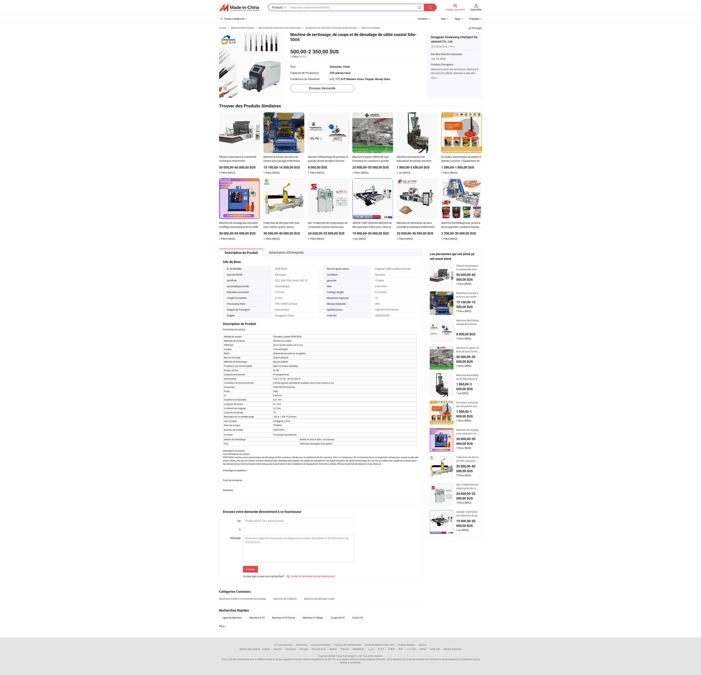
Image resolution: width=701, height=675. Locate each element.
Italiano (333, 648)
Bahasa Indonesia (452, 648)
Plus (433, 78)
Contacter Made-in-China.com (379, 644)
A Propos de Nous (283, 644)
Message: (235, 538)
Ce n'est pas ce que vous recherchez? (263, 576)
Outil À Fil (357, 617)
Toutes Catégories (234, 18)
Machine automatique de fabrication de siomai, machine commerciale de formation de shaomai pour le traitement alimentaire (467, 377)
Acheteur (423, 18)
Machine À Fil (257, 617)
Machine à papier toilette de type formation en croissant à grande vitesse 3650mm (467, 349)
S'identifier (476, 9)
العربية (371, 648)
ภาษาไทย (411, 648)
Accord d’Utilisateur (320, 644)
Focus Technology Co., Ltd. (349, 655)
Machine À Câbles (313, 617)
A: (240, 529)
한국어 (381, 648)
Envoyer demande (322, 88)
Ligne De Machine (232, 617)
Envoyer (250, 569)
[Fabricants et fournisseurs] (239, 7)
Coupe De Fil (337, 617)
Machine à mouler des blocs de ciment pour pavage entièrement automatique (467, 295)
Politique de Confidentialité (347, 644)
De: (238, 521)
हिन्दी (401, 648)
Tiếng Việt (435, 648)
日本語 (391, 648)
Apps (457, 18)
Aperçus (423, 644)
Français (304, 648)
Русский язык (319, 648)
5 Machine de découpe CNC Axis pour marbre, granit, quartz (467, 459)
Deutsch (345, 648)
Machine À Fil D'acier (283, 617)
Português (291, 648)
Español (278, 648)
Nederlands (358, 648)
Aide (443, 18)
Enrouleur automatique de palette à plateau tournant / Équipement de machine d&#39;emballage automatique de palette (467, 404)
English (266, 648)
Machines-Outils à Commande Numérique (242, 598)
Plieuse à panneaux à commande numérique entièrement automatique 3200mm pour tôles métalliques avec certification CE (467, 267)
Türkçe (423, 648)
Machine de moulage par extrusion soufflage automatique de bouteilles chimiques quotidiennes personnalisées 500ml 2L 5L (467, 431)
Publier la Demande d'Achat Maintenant (311, 576)
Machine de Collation (285, 598)
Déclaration (301, 644)
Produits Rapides (406, 644)
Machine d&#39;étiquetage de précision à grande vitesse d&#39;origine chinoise (467, 322)
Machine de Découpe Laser (319, 598)
